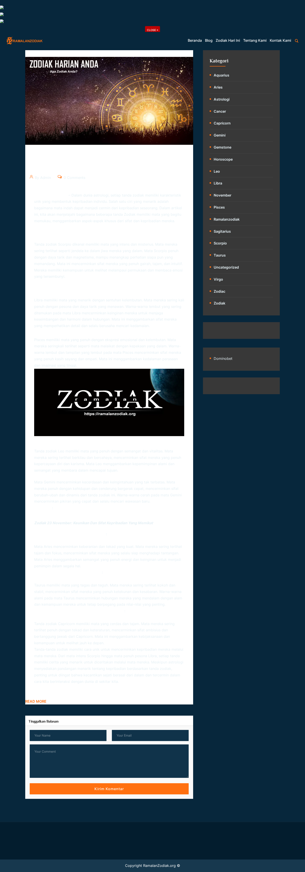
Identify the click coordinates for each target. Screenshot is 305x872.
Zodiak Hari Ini (228, 40)
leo (217, 171)
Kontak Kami (280, 40)
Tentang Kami (255, 40)
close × (152, 30)
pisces (219, 207)
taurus (220, 255)
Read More (35, 701)
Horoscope (223, 159)
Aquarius (221, 75)
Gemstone (222, 147)
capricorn (222, 123)
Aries (218, 87)
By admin (42, 177)
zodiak (130, 214)
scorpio (220, 243)
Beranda (195, 40)
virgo (218, 279)
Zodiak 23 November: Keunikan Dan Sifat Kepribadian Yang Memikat (93, 523)
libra (218, 183)
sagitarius (222, 231)
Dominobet (223, 358)
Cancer (220, 111)
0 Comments (74, 177)
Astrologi (222, 99)
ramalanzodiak (227, 219)
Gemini (176, 495)
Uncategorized (226, 267)
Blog (209, 40)
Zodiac (219, 291)
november (222, 195)
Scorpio (93, 656)
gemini (220, 135)
